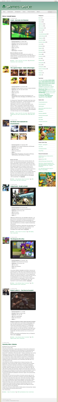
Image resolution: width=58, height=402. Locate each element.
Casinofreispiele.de (42, 104)
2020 (49, 85)
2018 (43, 85)
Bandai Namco (47, 86)
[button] (20, 36)
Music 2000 (44, 159)
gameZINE (40, 117)
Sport (40, 58)
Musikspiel (40, 46)
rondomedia (50, 92)
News (4, 11)
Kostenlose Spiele (42, 42)
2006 (52, 80)
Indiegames (41, 38)
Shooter (19, 231)
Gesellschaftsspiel (42, 36)
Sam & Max (41, 146)
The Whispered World (42, 148)
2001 (39, 80)
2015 (49, 83)
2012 (40, 83)
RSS (56, 1)
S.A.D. (54, 92)
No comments (25, 60)
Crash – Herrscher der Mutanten (19, 20)
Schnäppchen (18, 11)
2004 (46, 80)
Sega (45, 94)
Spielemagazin (41, 106)
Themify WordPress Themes (14, 400)
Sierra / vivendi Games (19, 61)
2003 (29, 231)
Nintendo (42, 92)
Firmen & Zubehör (31, 11)
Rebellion (32, 231)
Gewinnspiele (10, 11)
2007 (40, 82)
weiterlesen (15, 58)
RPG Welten (41, 119)
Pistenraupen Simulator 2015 (47, 161)
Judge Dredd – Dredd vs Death (19, 186)
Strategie (40, 60)
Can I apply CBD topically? (43, 168)
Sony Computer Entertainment (46, 94)
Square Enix (42, 97)
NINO (40, 161)
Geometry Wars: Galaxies (9, 344)
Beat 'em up (41, 25)
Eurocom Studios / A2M (14, 180)
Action (16, 283)
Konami (48, 91)
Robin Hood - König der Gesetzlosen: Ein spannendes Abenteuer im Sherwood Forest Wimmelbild (46, 164)
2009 (46, 82)
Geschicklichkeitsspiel (42, 34)
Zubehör (40, 74)
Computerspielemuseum (43, 102)
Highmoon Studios (13, 338)
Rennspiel (40, 50)
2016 (53, 83)
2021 (51, 85)
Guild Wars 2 (41, 111)
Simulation (40, 56)
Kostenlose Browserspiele (43, 115)
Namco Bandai (52, 91)
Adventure (19, 283)
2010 (49, 82)
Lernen (40, 44)
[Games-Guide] (17, 9)
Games (24, 11)
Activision (41, 86)
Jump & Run (20, 60)
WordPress (8, 400)
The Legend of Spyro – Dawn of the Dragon (22, 68)
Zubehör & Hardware (42, 68)
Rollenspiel (41, 52)
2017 (40, 85)
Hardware (40, 72)
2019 (46, 85)
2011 (53, 82)
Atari (44, 86)
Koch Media (42, 91)
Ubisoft (49, 97)
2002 (41, 80)
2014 (46, 83)
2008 (31, 60)
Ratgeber (40, 48)
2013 (43, 83)
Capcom (52, 86)
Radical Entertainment (14, 284)
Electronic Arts (43, 89)
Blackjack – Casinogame (43, 144)
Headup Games (53, 89)
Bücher (38, 11)
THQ (46, 97)
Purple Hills (47, 92)
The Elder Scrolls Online (43, 121)
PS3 (16, 114)
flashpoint (49, 89)
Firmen (40, 70)
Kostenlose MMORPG (43, 113)
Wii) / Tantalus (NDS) (29, 114)
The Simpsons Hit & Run (17, 239)
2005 (49, 80)
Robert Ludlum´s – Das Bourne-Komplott (21, 290)
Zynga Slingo (41, 150)
